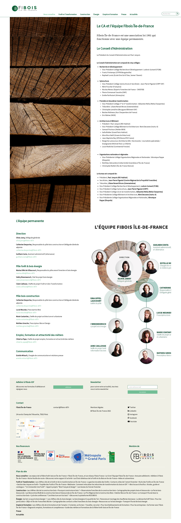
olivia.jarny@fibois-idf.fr (25, 240)
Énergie (96, 14)
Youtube (133, 421)
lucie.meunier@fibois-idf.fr (26, 312)
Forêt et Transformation (68, 14)
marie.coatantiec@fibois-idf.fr (27, 319)
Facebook (133, 418)
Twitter (133, 407)
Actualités (134, 14)
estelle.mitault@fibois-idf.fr (26, 358)
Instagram (133, 414)
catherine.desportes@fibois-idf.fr (28, 250)
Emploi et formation (110, 14)
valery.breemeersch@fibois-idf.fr (28, 280)
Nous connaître (49, 14)
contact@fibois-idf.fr (61, 407)
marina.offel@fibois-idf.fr (25, 273)
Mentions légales (96, 407)
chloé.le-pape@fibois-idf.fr (26, 342)
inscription (142, 392)
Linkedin (133, 411)
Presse (123, 14)
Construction (85, 14)
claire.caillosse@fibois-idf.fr (26, 287)
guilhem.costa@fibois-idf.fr (26, 257)
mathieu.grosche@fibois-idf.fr (27, 326)
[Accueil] (27, 8)
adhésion (68, 387)
